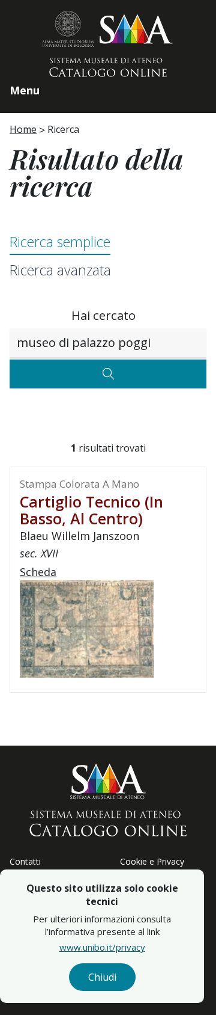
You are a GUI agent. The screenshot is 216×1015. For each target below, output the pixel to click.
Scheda (38, 572)
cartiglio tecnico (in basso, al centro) (91, 510)
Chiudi (102, 977)
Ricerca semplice (60, 241)
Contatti (25, 861)
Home (23, 129)
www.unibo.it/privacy (102, 947)
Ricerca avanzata (60, 270)
